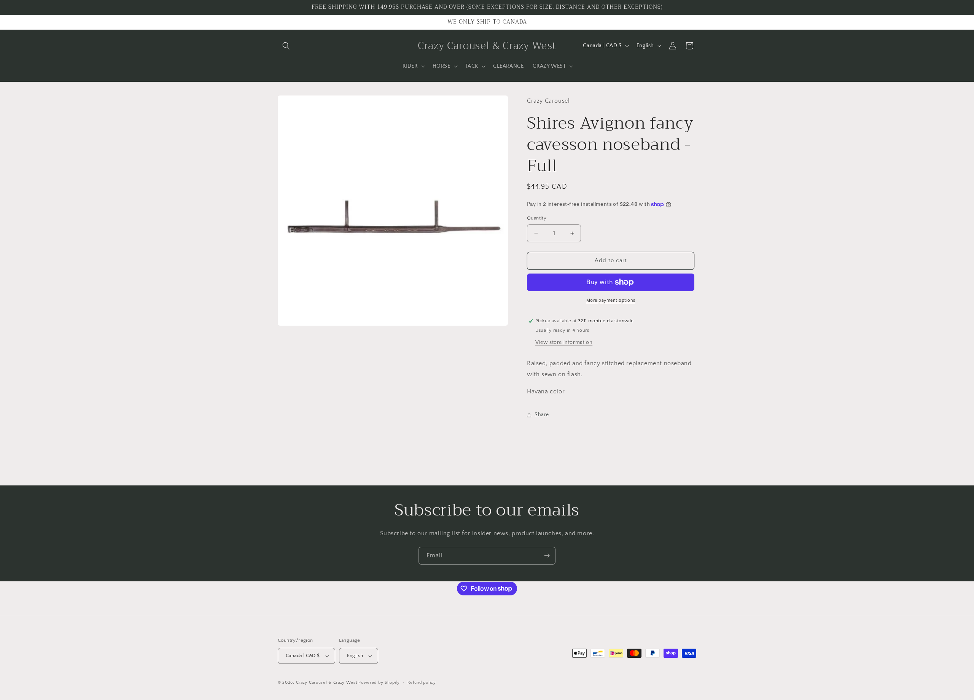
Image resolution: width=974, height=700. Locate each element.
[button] (286, 45)
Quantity (536, 218)
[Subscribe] (546, 556)
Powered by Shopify (379, 682)
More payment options (610, 300)
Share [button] (542, 415)
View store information (563, 342)
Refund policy (421, 682)
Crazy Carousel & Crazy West (326, 682)
